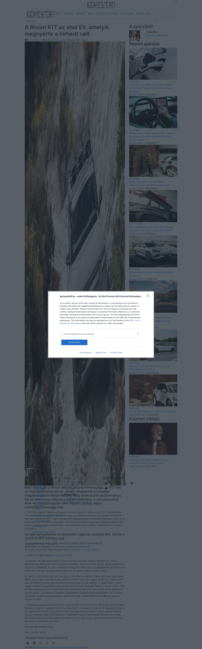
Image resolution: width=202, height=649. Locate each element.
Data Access (101, 352)
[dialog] (101, 324)
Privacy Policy (117, 352)
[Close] (148, 296)
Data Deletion (85, 352)
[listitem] (101, 333)
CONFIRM (74, 342)
